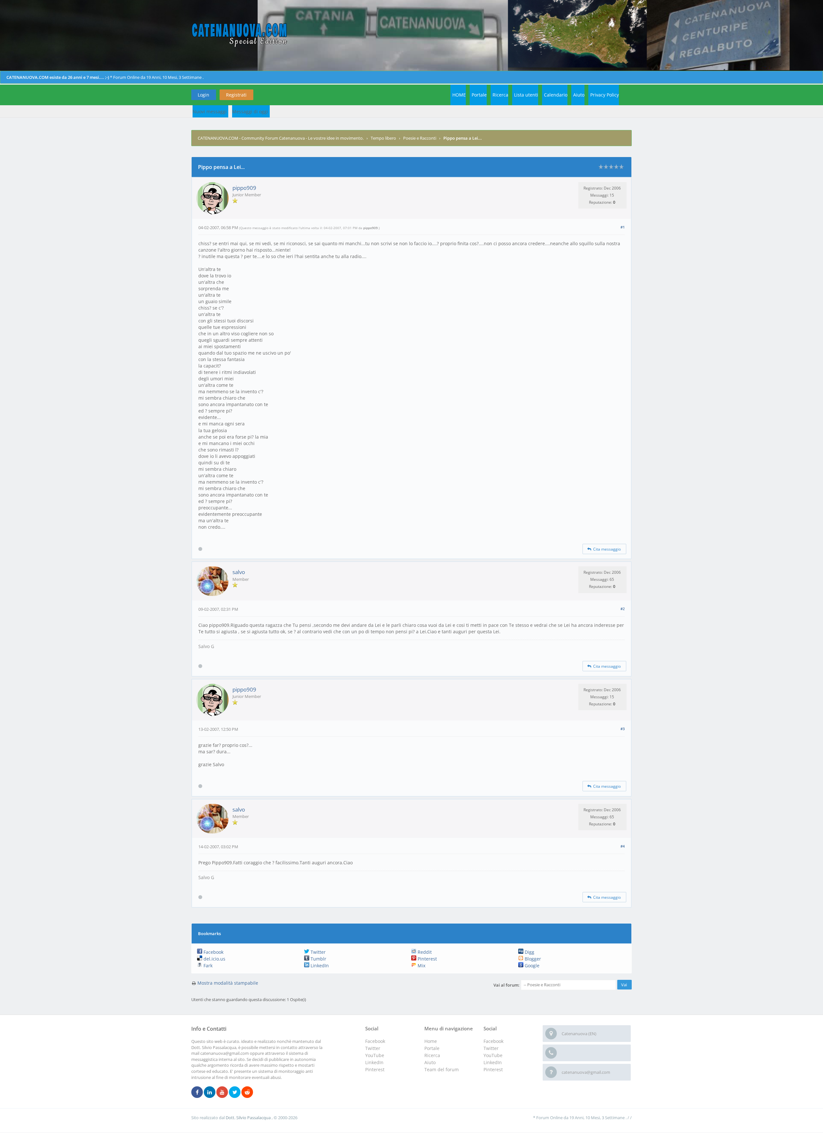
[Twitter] (234, 1092)
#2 (622, 608)
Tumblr (317, 959)
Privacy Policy (604, 95)
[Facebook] (197, 1092)
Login (203, 95)
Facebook (212, 952)
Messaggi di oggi (250, 111)
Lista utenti (526, 95)
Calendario (555, 95)
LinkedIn (319, 965)
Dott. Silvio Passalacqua (249, 1117)
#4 (622, 846)
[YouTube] (222, 1092)
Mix (420, 965)
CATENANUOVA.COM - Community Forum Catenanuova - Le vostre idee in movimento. (281, 138)
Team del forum (441, 1069)
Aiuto (578, 95)
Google (531, 965)
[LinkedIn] (209, 1092)
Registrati (236, 95)
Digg (528, 952)
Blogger (532, 959)
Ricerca (500, 95)
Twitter (317, 952)
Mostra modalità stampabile (227, 983)
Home (430, 1041)
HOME (459, 95)
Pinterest (426, 959)
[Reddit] (247, 1092)
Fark (207, 965)
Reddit (424, 952)
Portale (479, 95)
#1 (622, 227)
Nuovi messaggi (210, 111)
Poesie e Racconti (419, 138)
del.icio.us (213, 959)
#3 (622, 728)
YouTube (493, 1055)
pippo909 (244, 187)
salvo (238, 572)
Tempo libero (383, 138)
